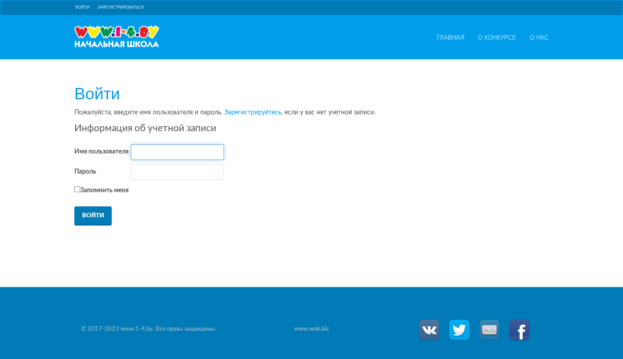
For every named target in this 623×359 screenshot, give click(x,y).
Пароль (85, 172)
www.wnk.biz (311, 329)
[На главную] (116, 36)
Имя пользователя (101, 152)
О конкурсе (497, 37)
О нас (539, 37)
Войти (82, 7)
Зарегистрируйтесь (252, 112)
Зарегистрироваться (121, 7)
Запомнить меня (104, 190)
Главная (450, 37)
